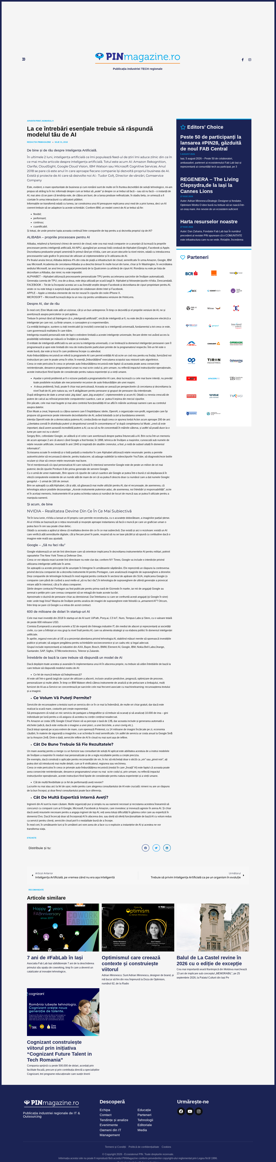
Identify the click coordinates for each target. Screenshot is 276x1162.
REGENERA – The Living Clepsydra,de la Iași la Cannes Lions (209, 185)
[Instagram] (250, 60)
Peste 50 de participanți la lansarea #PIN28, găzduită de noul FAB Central (210, 143)
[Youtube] (190, 1111)
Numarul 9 (48, 121)
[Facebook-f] (242, 60)
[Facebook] (181, 1111)
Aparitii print (34, 121)
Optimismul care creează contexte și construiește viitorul (131, 963)
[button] (145, 847)
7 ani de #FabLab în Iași (55, 957)
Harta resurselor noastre (209, 221)
